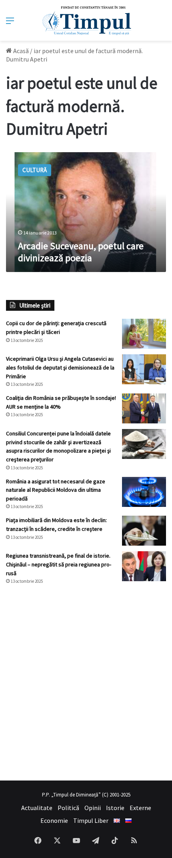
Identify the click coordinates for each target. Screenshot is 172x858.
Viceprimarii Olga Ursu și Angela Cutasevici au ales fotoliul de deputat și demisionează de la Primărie (60, 367)
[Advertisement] (86, 683)
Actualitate (36, 808)
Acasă (20, 51)
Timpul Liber (90, 820)
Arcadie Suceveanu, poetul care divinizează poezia (81, 252)
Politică (68, 808)
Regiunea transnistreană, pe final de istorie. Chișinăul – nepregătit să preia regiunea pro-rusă (58, 564)
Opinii (92, 808)
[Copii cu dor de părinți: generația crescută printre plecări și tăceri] (144, 334)
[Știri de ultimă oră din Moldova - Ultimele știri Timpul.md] (86, 20)
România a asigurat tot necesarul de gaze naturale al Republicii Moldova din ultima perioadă (55, 490)
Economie (54, 820)
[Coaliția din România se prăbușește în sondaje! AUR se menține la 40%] (144, 408)
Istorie (115, 808)
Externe (140, 808)
